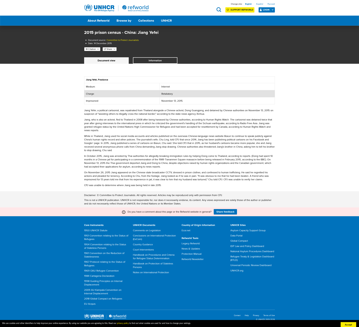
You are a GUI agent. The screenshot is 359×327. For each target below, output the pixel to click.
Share (109, 49)
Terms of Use (269, 315)
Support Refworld (242, 9)
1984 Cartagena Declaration (99, 276)
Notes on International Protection (151, 272)
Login (266, 9)
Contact (237, 315)
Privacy (256, 315)
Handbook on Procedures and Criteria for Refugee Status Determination (153, 256)
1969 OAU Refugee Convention (101, 270)
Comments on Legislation (147, 230)
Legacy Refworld (191, 243)
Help (247, 315)
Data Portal (236, 235)
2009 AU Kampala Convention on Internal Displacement (102, 291)
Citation (92, 49)
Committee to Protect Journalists (123, 40)
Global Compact (239, 240)
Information (155, 60)
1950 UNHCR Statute (95, 230)
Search (219, 9)
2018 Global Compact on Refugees (103, 298)
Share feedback (225, 212)
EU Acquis (89, 304)
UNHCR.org (236, 270)
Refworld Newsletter (193, 259)
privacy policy (123, 323)
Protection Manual (192, 254)
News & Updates (191, 248)
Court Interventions (143, 249)
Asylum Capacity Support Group (248, 230)
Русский (271, 4)
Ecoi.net (186, 230)
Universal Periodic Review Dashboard (250, 265)
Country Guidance (143, 244)
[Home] (116, 8)
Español (259, 4)
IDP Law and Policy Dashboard (247, 246)
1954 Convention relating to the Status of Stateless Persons (105, 246)
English (248, 4)
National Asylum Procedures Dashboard (252, 251)
